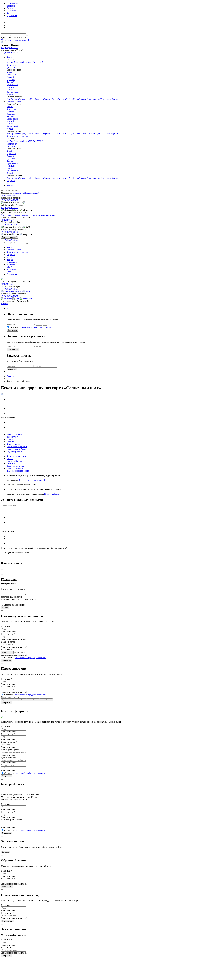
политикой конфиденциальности (35, 327)
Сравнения (12, 16)
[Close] (2, 569)
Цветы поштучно (15, 250)
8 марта (10, 257)
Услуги (10, 439)
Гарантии (11, 463)
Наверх (4, 303)
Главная (10, 376)
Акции (10, 259)
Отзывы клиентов (15, 468)
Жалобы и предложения (18, 471)
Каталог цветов (14, 444)
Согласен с (30, 327)
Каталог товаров (14, 434)
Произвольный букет (16, 449)
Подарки (11, 254)
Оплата (10, 8)
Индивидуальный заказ (17, 451)
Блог (9, 13)
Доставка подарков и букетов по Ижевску (28, 215)
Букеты (10, 247)
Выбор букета (13, 437)
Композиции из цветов (17, 252)
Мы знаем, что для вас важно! (15, 40)
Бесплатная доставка (16, 456)
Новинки (11, 442)
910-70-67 (9, 47)
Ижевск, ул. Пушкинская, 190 (27, 193)
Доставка (11, 6)
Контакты (11, 11)
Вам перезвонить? (9, 237)
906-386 (8, 195)
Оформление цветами (17, 446)
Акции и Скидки (14, 461)
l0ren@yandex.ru (51, 494)
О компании (12, 3)
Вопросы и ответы (15, 466)
